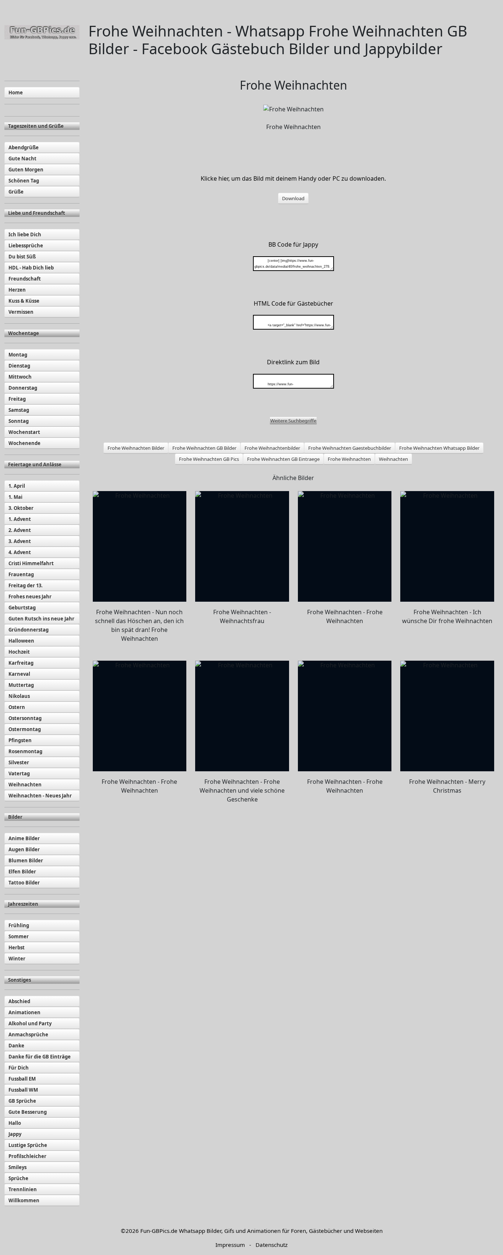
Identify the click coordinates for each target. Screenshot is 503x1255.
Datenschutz (272, 1244)
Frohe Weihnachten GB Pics (209, 459)
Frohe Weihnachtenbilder (272, 448)
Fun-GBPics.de (158, 1230)
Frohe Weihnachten (349, 459)
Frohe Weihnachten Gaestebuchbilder (349, 448)
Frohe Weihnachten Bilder (136, 448)
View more (140, 546)
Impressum (230, 1244)
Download (293, 198)
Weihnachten (393, 459)
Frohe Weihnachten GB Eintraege (283, 459)
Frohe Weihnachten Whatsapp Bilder (439, 448)
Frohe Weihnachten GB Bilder (204, 448)
